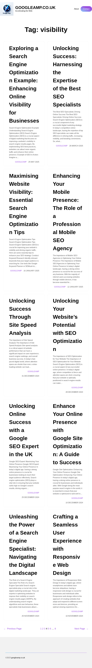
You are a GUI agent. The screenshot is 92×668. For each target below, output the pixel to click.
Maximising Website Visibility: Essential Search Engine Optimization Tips (23, 204)
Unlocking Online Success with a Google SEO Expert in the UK (24, 430)
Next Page (81, 628)
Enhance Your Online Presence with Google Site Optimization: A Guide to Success (68, 434)
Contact (86, 9)
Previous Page (13, 628)
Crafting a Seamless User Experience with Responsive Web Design (67, 545)
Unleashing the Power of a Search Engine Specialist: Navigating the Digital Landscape (23, 545)
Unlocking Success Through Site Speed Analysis (23, 317)
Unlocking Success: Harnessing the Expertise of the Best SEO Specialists (67, 76)
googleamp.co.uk (35, 7)
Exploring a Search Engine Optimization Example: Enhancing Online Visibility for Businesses (24, 84)
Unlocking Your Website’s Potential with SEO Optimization (67, 325)
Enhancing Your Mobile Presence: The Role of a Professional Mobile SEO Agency (67, 212)
